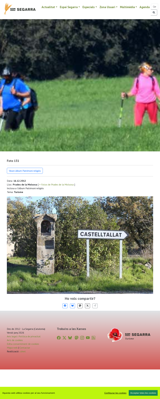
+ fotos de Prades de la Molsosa (56, 184)
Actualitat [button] (48, 7)
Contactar (25, 347)
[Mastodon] (80, 305)
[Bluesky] (72, 305)
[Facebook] (65, 305)
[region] (80, 393)
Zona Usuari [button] (107, 7)
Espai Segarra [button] (69, 7)
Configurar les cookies (115, 393)
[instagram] (82, 337)
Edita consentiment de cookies (23, 343)
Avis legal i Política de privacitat (24, 336)
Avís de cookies (15, 340)
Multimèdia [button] (127, 7)
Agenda (145, 7)
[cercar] (154, 12)
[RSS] (93, 337)
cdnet (22, 351)
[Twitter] (87, 305)
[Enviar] (95, 305)
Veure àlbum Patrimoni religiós (25, 170)
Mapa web (12, 347)
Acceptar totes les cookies (143, 393)
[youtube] (88, 337)
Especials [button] (88, 7)
